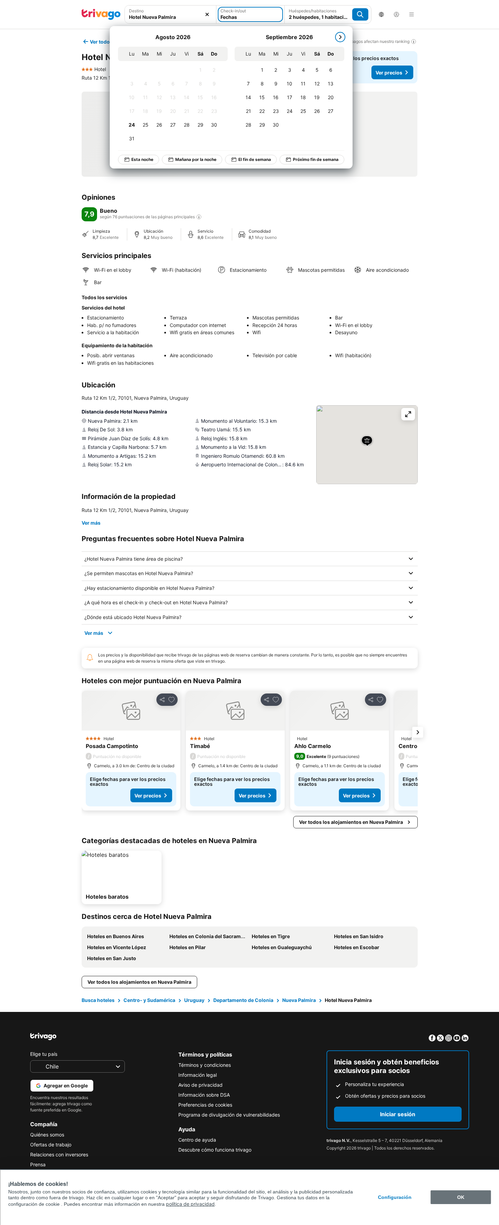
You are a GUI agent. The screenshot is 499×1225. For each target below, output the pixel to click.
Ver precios (389, 72)
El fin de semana (254, 159)
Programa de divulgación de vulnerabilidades (229, 1115)
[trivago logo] (101, 14)
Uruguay (194, 1000)
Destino (136, 10)
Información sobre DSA (204, 1095)
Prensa (38, 1164)
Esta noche (142, 159)
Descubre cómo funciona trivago (214, 1150)
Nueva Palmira (299, 1000)
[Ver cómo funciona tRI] (199, 217)
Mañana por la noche (195, 159)
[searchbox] (170, 17)
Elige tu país (43, 1054)
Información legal (197, 1075)
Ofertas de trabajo (50, 1144)
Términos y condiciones (204, 1065)
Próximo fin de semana (315, 159)
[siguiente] (340, 37)
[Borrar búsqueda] (207, 14)
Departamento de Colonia (243, 1000)
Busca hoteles (98, 1000)
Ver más (91, 523)
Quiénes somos (47, 1135)
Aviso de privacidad (200, 1085)
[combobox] (170, 14)
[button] (170, 14)
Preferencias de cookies (205, 1105)
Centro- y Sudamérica (149, 1000)
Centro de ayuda (197, 1140)
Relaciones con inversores (59, 1154)
